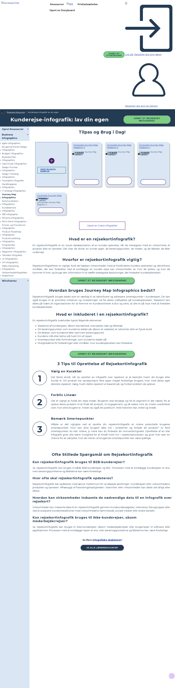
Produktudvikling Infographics (11, 240)
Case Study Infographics (14, 164)
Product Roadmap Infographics (11, 233)
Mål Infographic (10, 214)
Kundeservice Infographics (9, 209)
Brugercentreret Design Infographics (14, 148)
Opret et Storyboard (114, 55)
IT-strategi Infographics (13, 191)
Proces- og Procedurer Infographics (14, 226)
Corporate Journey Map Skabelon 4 (49, 196)
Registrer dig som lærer (148, 54)
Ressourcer (57, 4)
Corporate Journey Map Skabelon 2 (119, 146)
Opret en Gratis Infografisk (102, 225)
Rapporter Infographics (14, 251)
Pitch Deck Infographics (14, 221)
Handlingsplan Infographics (9, 185)
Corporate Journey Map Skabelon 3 (85, 146)
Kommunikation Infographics (10, 202)
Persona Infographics (13, 218)
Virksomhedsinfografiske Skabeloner (14, 274)
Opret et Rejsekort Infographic (147, 119)
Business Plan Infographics (9, 158)
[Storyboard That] (10, 2)
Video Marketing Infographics (10, 267)
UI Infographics (9, 259)
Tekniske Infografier (12, 255)
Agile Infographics (11, 143)
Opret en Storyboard (62, 10)
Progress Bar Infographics (8, 246)
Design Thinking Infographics (10, 175)
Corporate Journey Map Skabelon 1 (151, 146)
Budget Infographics (12, 153)
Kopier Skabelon (86, 151)
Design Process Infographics (9, 169)
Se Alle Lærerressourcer (102, 548)
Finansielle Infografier (13, 180)
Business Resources (16, 112)
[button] (71, 4)
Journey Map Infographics (9, 196)
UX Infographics (10, 262)
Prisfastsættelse (88, 4)
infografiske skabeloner (106, 540)
